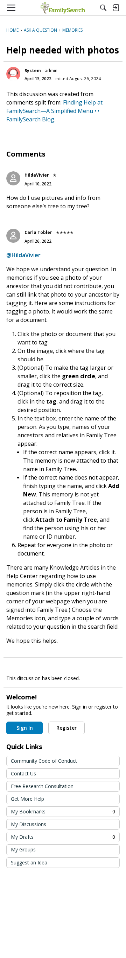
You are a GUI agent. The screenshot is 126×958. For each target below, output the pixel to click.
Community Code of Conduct (44, 760)
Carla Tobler (38, 232)
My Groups (23, 849)
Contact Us (23, 773)
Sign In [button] (24, 727)
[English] (63, 7)
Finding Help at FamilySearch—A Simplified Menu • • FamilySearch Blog (54, 111)
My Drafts (63, 836)
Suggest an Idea (29, 862)
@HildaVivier (23, 255)
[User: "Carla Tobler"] (13, 236)
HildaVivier (36, 175)
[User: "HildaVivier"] (13, 178)
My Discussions (28, 824)
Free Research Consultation (42, 786)
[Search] (103, 7)
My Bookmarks (63, 811)
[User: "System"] (13, 74)
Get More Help (27, 798)
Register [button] (66, 727)
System (32, 71)
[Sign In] (116, 7)
